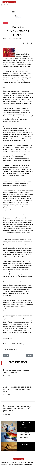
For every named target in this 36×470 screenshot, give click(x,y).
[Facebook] (1, 5)
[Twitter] (4, 5)
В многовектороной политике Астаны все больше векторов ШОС (17, 389)
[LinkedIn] (31, 43)
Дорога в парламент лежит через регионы (16, 371)
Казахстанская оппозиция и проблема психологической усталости (17, 408)
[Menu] (13, 12)
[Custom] (7, 5)
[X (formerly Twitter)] (27, 43)
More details (24, 427)
